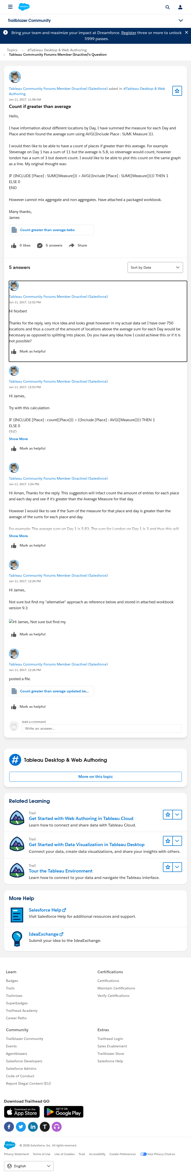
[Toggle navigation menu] (181, 20)
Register (128, 32)
